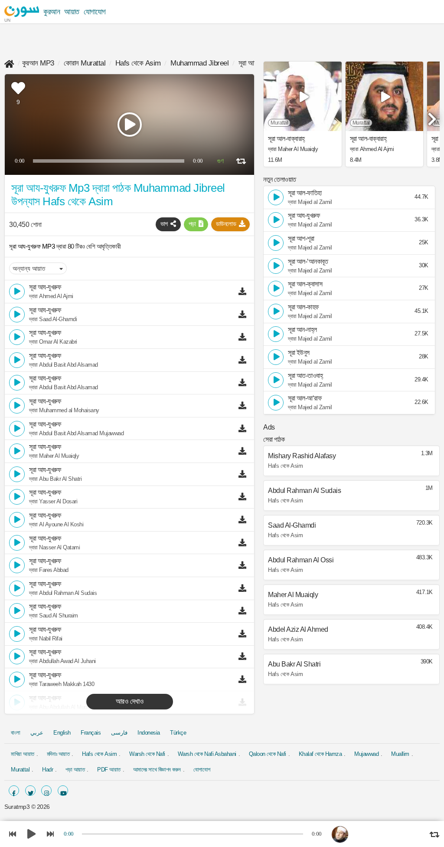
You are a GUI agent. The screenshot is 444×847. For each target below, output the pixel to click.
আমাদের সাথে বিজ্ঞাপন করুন (157, 769)
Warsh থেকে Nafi (147, 754)
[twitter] (30, 790)
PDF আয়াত (109, 769)
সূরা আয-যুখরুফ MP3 (32, 246)
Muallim (400, 754)
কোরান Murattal (84, 63)
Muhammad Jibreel (199, 63)
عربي (36, 732)
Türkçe (178, 732)
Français (91, 732)
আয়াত (71, 11)
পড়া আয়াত (75, 769)
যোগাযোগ (95, 11)
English (62, 732)
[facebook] (14, 790)
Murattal (20, 769)
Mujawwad (366, 754)
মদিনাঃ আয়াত (58, 754)
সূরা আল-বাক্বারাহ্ (286, 138)
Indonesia (148, 732)
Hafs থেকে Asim (138, 63)
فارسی (119, 732)
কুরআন (51, 11)
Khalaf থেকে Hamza (320, 754)
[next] (431, 115)
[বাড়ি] (9, 63)
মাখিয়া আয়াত (22, 754)
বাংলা (15, 732)
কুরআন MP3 (38, 63)
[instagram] (46, 790)
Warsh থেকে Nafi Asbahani (207, 754)
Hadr (47, 769)
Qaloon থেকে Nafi (267, 754)
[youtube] (63, 790)
